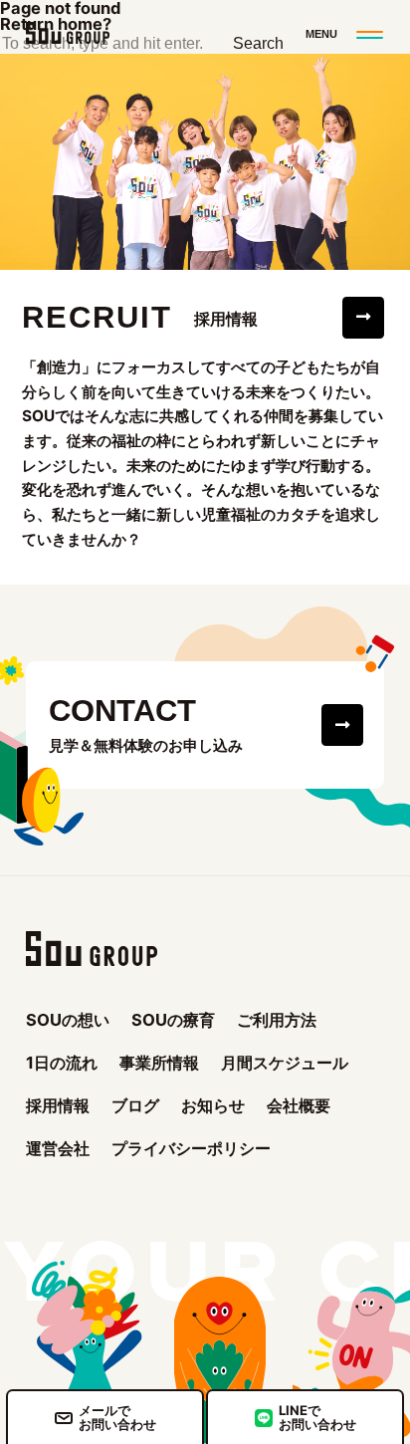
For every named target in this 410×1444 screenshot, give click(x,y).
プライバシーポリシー (191, 1148)
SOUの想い (67, 1020)
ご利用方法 (276, 1020)
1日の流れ (62, 1063)
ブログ (135, 1105)
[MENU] (342, 34)
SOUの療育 (173, 1020)
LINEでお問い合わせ (317, 1416)
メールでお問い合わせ (117, 1416)
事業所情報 (159, 1063)
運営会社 (58, 1148)
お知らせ (213, 1105)
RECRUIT (97, 318)
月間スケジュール (284, 1063)
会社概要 (298, 1105)
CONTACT (122, 711)
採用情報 (58, 1105)
